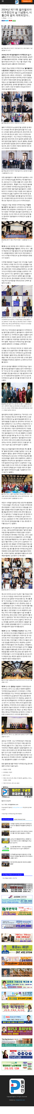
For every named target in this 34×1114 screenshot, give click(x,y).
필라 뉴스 (8, 6)
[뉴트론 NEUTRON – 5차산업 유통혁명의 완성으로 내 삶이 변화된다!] (5, 848)
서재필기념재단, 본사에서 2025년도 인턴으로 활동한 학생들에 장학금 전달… (21, 825)
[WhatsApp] (14, 21)
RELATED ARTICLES (7, 819)
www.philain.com (17, 807)
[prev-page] (3, 870)
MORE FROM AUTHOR (19, 819)
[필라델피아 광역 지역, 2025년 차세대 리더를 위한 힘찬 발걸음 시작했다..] (5, 833)
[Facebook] (3, 21)
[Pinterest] (10, 21)
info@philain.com (20, 1100)
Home (3, 6)
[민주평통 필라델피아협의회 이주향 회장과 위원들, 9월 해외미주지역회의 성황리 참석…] (5, 856)
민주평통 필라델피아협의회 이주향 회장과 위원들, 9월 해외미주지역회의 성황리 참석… (21, 856)
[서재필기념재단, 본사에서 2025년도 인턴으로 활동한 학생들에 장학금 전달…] (5, 825)
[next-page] (5, 870)
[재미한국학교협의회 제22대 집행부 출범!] (5, 864)
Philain (4, 18)
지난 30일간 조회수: (8, 878)
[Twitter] (6, 21)
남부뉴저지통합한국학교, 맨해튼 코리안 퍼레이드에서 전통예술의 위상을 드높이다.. (20, 840)
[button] (2, 2)
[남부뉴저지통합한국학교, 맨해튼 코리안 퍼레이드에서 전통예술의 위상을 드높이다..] (5, 841)
